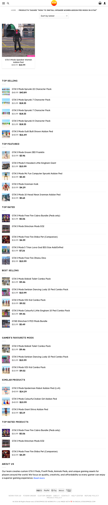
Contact (65, 496)
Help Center (77, 496)
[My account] (104, 3)
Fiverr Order (29, 496)
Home (13, 10)
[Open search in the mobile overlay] (8, 3)
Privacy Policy (54, 498)
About (56, 496)
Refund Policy (92, 496)
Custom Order (44, 496)
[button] (3, 3)
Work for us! (15, 496)
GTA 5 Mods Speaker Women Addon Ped (18, 61)
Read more (39, 478)
